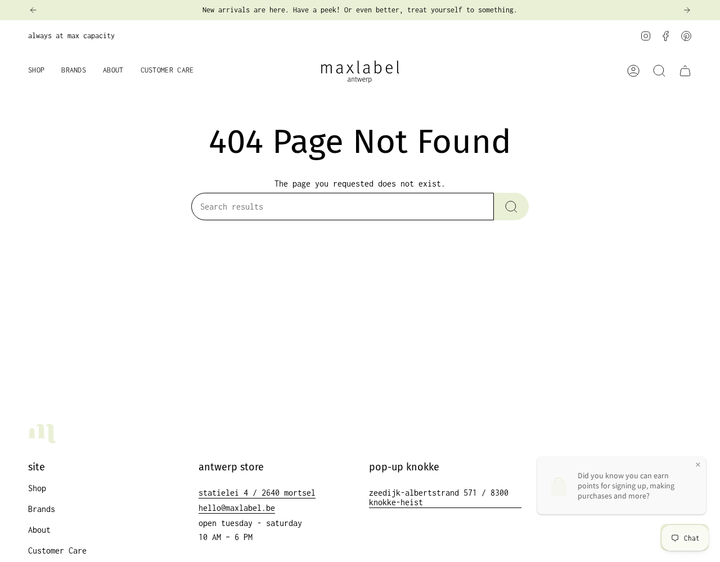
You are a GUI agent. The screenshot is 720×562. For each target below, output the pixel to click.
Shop (37, 488)
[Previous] (33, 10)
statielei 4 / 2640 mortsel (257, 492)
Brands (41, 509)
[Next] (687, 10)
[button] (36, 71)
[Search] (511, 206)
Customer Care (57, 550)
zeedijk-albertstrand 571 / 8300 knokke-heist (438, 497)
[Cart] (685, 70)
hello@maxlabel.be (237, 508)
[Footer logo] (42, 433)
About (39, 529)
